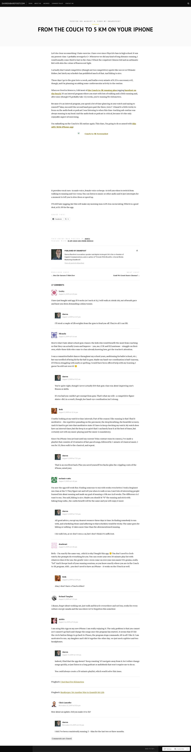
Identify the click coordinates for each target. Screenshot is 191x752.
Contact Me (69, 3)
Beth (61, 409)
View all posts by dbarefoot (74, 263)
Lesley (61, 291)
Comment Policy (57, 3)
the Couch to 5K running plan (102, 90)
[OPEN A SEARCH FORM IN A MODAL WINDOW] (188, 3)
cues (79, 241)
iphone (83, 241)
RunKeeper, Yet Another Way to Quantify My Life (82, 692)
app (71, 241)
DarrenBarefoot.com (13, 3)
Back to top (149, 749)
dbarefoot (114, 21)
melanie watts (65, 478)
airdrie (62, 619)
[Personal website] (137, 250)
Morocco (90, 241)
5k (68, 241)
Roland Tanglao (66, 596)
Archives (46, 3)
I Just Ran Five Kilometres (72, 681)
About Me (37, 3)
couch (75, 241)
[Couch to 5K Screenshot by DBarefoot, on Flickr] (95, 158)
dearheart (63, 544)
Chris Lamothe (65, 702)
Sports (87, 239)
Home (30, 3)
